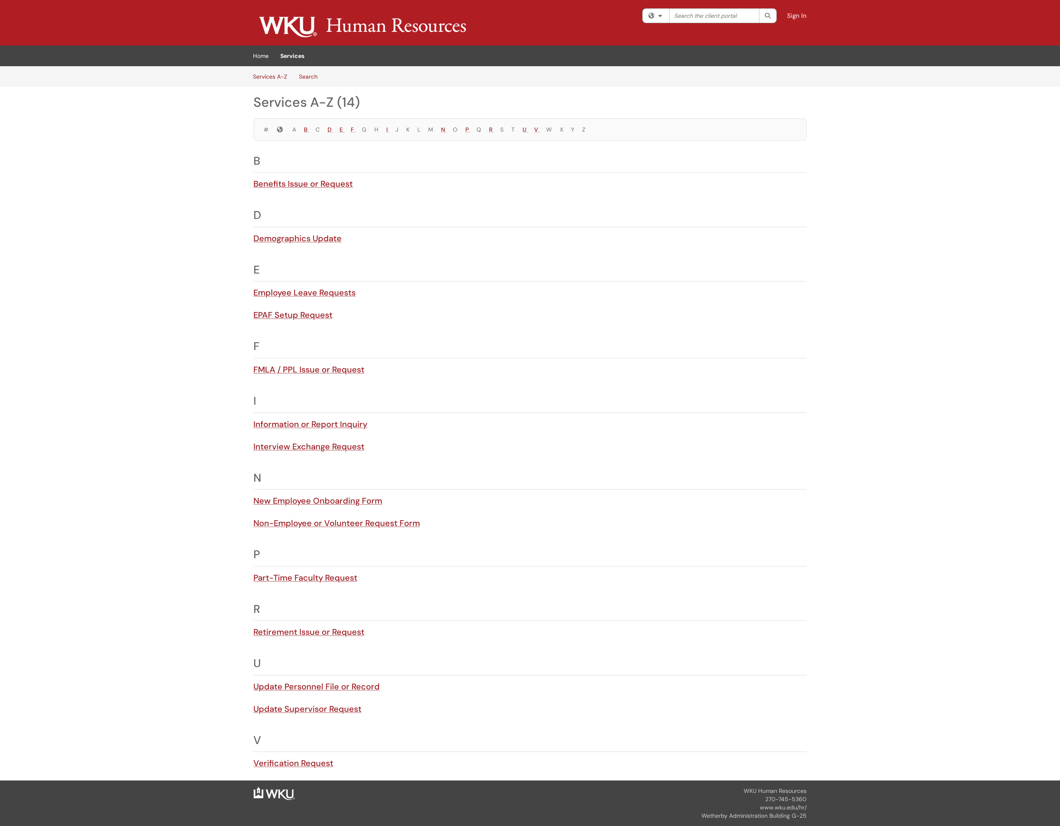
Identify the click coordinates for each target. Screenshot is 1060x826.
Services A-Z (270, 76)
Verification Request (293, 763)
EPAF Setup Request (292, 315)
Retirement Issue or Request (308, 632)
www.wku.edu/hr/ (783, 807)
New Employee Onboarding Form (317, 500)
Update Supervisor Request (307, 709)
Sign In (797, 16)
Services (292, 56)
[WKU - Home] (274, 793)
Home (261, 56)
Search (308, 76)
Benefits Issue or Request (303, 183)
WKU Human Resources (775, 791)
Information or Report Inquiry (310, 424)
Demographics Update (297, 238)
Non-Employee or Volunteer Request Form (336, 523)
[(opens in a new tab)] (362, 24)
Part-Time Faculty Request (305, 577)
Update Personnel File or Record (316, 686)
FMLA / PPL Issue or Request (308, 369)
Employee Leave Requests (304, 292)
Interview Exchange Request (308, 446)
